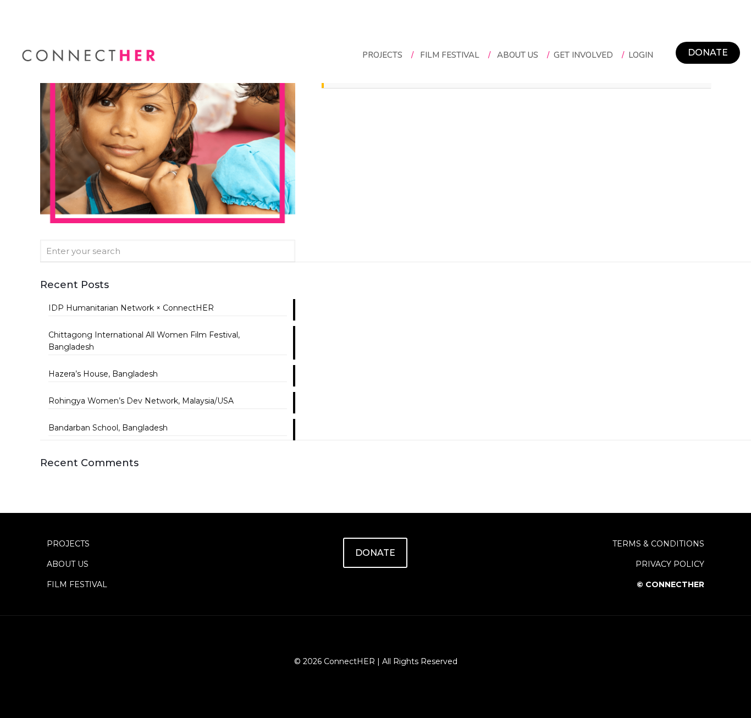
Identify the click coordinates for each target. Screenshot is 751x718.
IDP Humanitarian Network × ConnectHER (131, 308)
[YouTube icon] (376, 678)
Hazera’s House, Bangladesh (103, 374)
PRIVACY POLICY (670, 564)
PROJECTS (68, 544)
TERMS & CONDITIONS (658, 544)
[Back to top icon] (375, 638)
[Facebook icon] (364, 678)
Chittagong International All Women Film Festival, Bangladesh (144, 341)
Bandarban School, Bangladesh (108, 428)
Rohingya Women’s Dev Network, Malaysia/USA (141, 401)
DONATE (708, 52)
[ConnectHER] (88, 54)
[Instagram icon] (387, 678)
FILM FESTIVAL (77, 584)
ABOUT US (68, 564)
